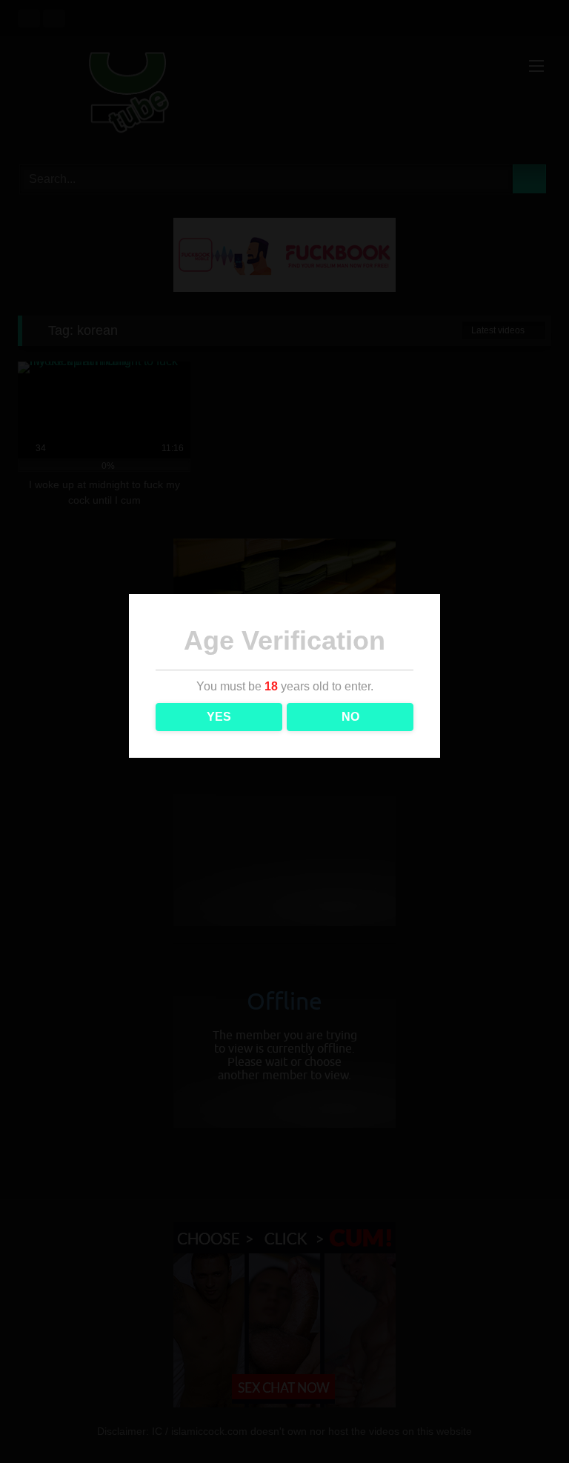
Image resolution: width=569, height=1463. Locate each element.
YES (219, 716)
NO (350, 716)
